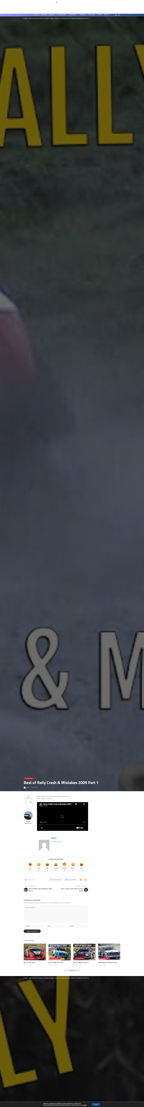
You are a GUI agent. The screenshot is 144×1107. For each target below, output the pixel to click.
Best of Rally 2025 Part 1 (81, 962)
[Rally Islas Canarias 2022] (28, 815)
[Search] (119, 15)
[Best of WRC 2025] (35, 952)
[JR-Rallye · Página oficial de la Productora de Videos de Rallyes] (72, 7)
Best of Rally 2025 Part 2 (56, 962)
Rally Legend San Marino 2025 (107, 962)
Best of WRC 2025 (29, 962)
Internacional (29, 778)
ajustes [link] (84, 1105)
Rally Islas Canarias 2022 (28, 822)
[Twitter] (31, 803)
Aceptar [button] (96, 1104)
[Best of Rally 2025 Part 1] (84, 952)
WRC (39, 958)
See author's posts (56, 841)
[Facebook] (26, 803)
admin (27, 787)
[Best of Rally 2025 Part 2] (59, 952)
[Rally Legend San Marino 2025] (109, 952)
